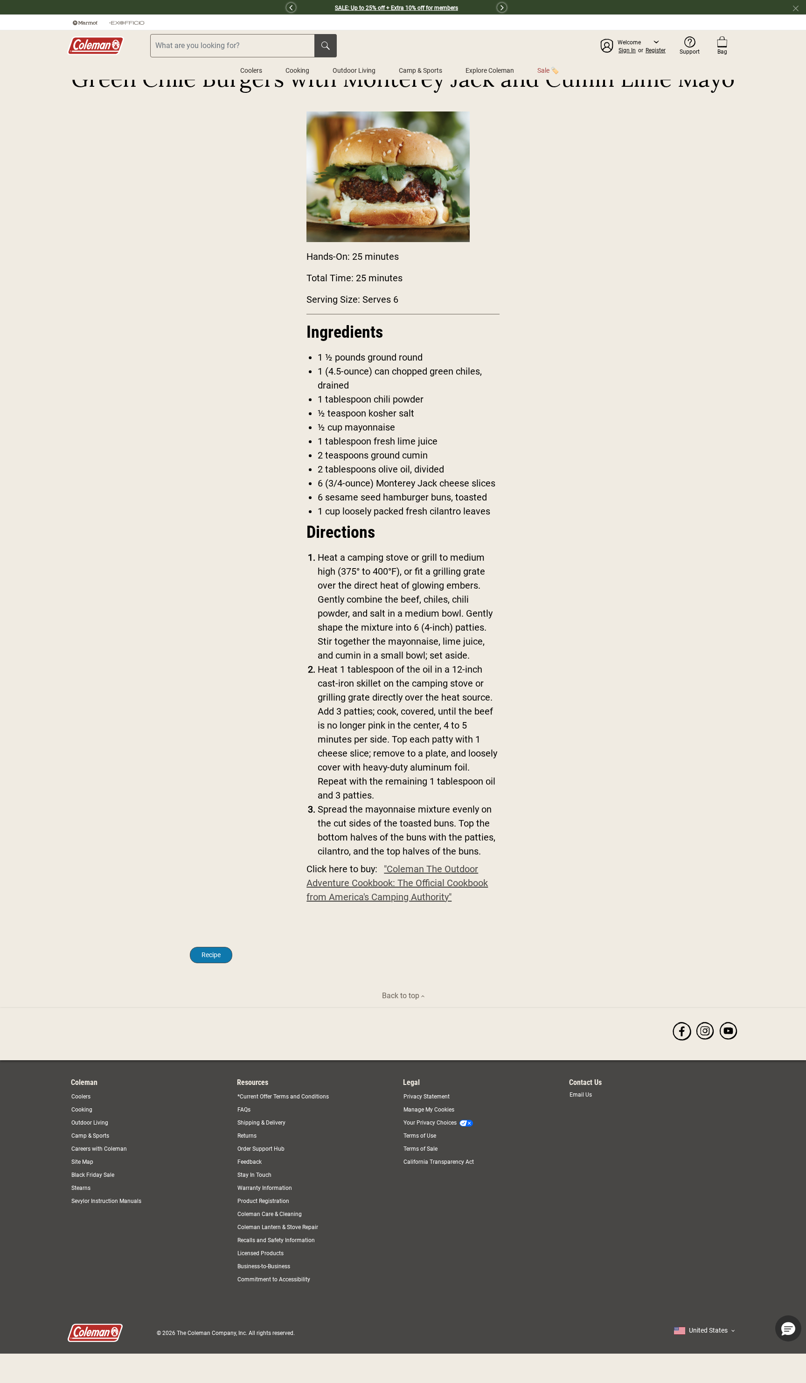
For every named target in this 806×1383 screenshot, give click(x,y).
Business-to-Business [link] (263, 1266)
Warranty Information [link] (264, 1188)
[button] (178, 7)
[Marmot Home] (85, 22)
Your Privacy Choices (430, 1122)
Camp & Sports (420, 70)
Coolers (251, 70)
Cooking (297, 70)
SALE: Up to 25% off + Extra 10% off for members (396, 8)
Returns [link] (247, 1136)
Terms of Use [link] (419, 1136)
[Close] (799, 7)
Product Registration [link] (263, 1201)
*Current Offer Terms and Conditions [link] (283, 1096)
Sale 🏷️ (548, 70)
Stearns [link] (80, 1188)
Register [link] (656, 50)
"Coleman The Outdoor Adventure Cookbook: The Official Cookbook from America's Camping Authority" (397, 883)
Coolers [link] (80, 1096)
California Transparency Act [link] (438, 1162)
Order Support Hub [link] (261, 1149)
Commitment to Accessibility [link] (273, 1279)
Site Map (82, 1162)
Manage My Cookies (428, 1109)
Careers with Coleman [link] (99, 1149)
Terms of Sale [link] (420, 1149)
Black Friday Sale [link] (92, 1175)
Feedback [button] (249, 1162)
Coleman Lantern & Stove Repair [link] (277, 1227)
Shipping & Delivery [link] (261, 1122)
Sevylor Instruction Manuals (106, 1201)
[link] (682, 1030)
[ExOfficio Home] (126, 22)
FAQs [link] (243, 1109)
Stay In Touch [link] (254, 1175)
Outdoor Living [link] (89, 1122)
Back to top (401, 995)
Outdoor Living (354, 70)
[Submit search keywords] (325, 45)
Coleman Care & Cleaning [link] (269, 1214)
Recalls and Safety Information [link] (276, 1240)
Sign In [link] (627, 50)
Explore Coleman (490, 70)
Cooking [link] (81, 1109)
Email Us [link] (581, 1094)
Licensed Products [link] (260, 1253)
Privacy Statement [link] (426, 1096)
